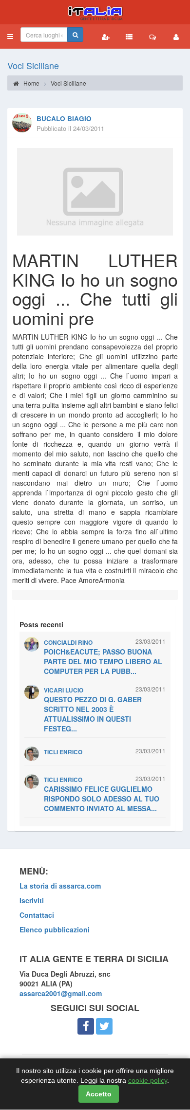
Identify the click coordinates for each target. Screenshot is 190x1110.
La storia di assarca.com (60, 886)
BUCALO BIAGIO (64, 118)
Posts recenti (41, 624)
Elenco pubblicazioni (54, 929)
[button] (10, 36)
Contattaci (36, 915)
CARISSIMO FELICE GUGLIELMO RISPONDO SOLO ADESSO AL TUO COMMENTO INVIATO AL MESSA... (101, 798)
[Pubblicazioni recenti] (129, 36)
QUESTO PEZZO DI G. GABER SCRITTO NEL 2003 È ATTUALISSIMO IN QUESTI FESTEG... (93, 713)
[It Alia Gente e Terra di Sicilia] (95, 12)
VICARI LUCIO (63, 690)
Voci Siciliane (33, 65)
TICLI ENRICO (63, 752)
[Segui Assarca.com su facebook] (85, 1026)
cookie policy (147, 1080)
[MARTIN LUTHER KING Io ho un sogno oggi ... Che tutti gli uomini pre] (95, 191)
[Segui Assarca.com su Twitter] (104, 1026)
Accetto (99, 1094)
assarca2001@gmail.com (60, 993)
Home (30, 83)
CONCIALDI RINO (68, 642)
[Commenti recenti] (152, 36)
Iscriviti (31, 900)
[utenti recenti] (105, 36)
